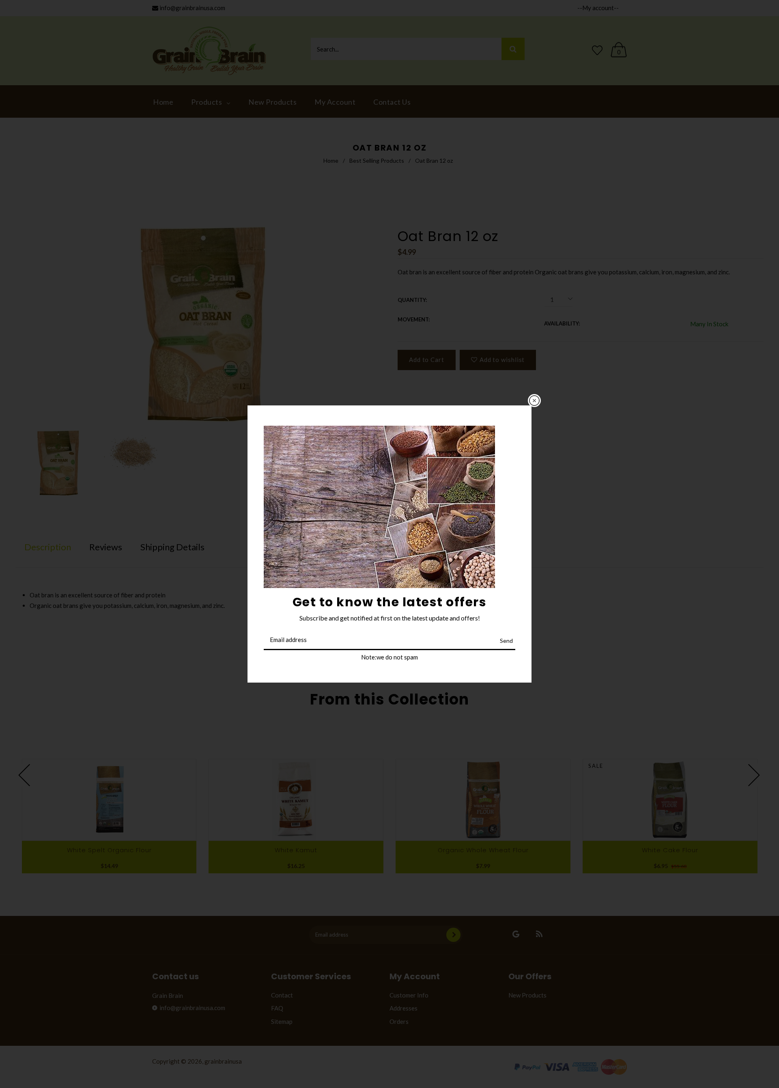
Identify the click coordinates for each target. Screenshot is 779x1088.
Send (506, 640)
